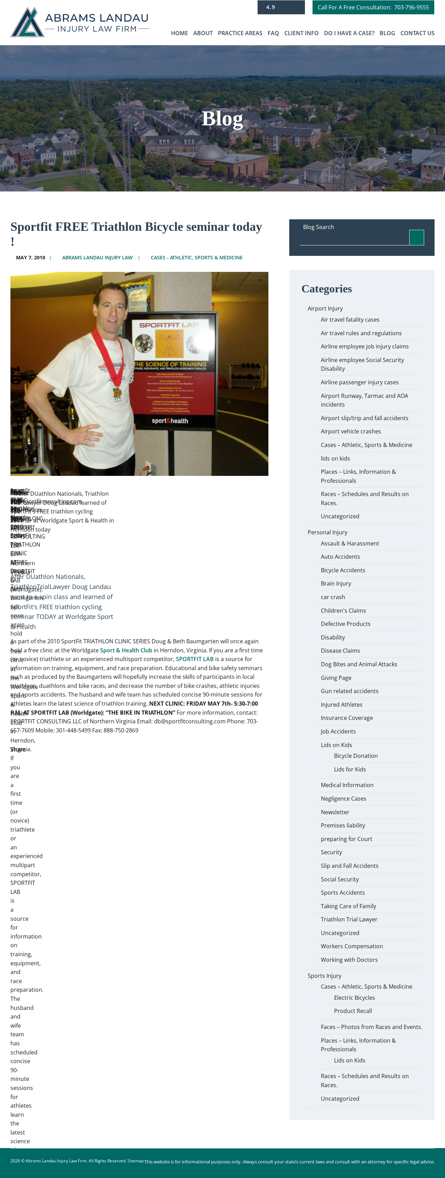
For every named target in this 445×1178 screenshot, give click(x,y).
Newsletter (335, 812)
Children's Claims (343, 610)
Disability (333, 637)
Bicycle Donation (356, 756)
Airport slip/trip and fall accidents (364, 418)
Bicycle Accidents (343, 570)
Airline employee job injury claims (365, 346)
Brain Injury (336, 583)
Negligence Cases (343, 798)
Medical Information (347, 785)
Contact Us (417, 33)
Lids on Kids (336, 745)
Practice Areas (240, 33)
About (203, 33)
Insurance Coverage (347, 718)
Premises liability (343, 825)
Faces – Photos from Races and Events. (371, 1027)
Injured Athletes (342, 704)
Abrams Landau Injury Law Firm (56, 1161)
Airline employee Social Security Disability (362, 364)
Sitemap (136, 1161)
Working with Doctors (349, 960)
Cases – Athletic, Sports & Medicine (366, 445)
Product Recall (353, 1011)
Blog (387, 33)
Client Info (301, 33)
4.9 (272, 6)
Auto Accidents (340, 556)
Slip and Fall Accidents (350, 866)
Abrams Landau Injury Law (97, 257)
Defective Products (346, 624)
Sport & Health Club (127, 650)
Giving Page (336, 678)
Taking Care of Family (348, 906)
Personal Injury (327, 532)
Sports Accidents (343, 892)
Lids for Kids (350, 769)
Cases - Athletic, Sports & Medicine (197, 257)
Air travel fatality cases (350, 319)
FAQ (273, 33)
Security (331, 852)
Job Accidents (338, 731)
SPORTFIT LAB (195, 659)
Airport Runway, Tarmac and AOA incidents (364, 400)
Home (179, 33)
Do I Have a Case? (349, 33)
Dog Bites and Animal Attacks (359, 664)
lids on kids (335, 458)
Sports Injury (324, 976)
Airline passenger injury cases (360, 382)
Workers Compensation (352, 946)
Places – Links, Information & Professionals (358, 476)
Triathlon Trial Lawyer (349, 919)
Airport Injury (325, 308)
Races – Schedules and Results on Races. (365, 498)
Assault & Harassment (350, 543)
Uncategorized (340, 516)
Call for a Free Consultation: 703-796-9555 (373, 7)
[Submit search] (416, 237)
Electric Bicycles (354, 998)
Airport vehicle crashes (351, 431)
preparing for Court (346, 839)
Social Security (340, 879)
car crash (333, 597)
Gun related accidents (350, 691)
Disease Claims (340, 650)
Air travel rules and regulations (361, 333)
